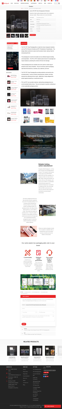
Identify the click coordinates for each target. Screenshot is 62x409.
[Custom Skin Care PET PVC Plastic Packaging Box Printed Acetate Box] (25, 351)
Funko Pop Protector (35, 378)
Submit (45, 372)
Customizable (28, 257)
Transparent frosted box (35, 399)
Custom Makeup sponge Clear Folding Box (14, 88)
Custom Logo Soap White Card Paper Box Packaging (14, 112)
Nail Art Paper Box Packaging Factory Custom (14, 75)
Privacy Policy (23, 407)
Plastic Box (25, 371)
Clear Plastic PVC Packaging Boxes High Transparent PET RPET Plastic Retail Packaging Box (12, 357)
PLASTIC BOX (16, 3)
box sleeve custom (35, 396)
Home (12, 3)
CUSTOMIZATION (33, 3)
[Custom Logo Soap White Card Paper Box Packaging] (8, 113)
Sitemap (43, 405)
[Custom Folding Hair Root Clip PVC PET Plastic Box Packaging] (8, 119)
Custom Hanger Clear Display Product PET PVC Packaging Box (14, 100)
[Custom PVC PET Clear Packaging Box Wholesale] (8, 94)
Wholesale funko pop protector (36, 382)
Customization (26, 376)
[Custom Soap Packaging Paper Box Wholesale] (8, 106)
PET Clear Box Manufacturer (24, 293)
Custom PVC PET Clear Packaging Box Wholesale (14, 94)
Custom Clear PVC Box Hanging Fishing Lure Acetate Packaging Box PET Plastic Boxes (37, 357)
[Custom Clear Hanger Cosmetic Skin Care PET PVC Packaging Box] (8, 82)
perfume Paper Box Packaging (37, 392)
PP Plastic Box (36, 385)
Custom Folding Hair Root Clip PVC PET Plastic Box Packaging (14, 118)
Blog (24, 384)
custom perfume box (36, 374)
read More (13, 77)
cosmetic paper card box (36, 388)
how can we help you (12, 55)
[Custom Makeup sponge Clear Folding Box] (8, 88)
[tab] (24, 43)
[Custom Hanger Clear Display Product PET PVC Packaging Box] (8, 100)
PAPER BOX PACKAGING (25, 3)
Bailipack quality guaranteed (38, 259)
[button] (56, 353)
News (45, 3)
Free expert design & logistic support (49, 260)
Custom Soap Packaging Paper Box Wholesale (14, 106)
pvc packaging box (37, 369)
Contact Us (50, 3)
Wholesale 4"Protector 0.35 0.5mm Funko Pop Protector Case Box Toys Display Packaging (50, 357)
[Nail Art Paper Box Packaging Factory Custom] (8, 76)
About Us (40, 3)
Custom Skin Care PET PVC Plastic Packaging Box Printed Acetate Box (25, 357)
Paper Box (25, 373)
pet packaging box (37, 371)
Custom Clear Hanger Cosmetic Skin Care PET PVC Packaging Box (14, 81)
